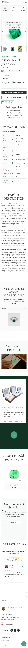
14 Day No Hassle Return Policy (10, 74)
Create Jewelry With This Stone (14, 92)
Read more (16, 523)
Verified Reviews (14, 553)
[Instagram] (18, 630)
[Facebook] (15, 630)
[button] (25, 31)
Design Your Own (19, 301)
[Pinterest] (11, 630)
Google (22, 551)
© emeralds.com (5, 640)
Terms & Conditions (6, 643)
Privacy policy (4, 645)
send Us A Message (9, 619)
